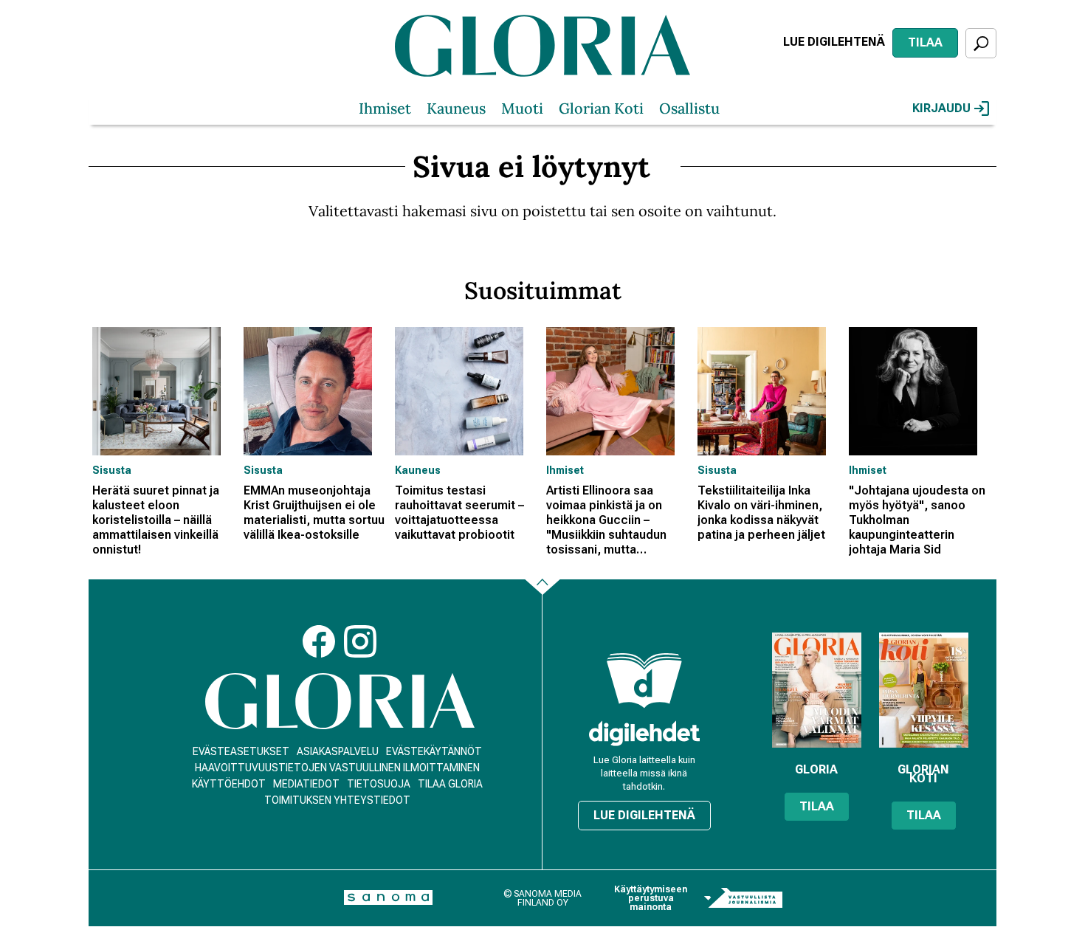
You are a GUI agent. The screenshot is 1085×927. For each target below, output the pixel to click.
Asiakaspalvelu (338, 751)
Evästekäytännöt (434, 751)
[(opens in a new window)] (644, 733)
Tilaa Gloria (450, 784)
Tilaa (925, 42)
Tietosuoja (378, 784)
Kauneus (456, 108)
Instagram (360, 641)
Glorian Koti (601, 108)
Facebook (319, 641)
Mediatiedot (306, 784)
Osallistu (689, 108)
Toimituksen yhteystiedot (337, 800)
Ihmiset (385, 108)
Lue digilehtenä (834, 42)
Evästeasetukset (241, 751)
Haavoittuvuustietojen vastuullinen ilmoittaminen (337, 767)
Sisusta (111, 470)
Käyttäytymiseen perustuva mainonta (650, 898)
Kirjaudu (941, 108)
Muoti (522, 108)
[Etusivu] (340, 701)
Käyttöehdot (229, 784)
